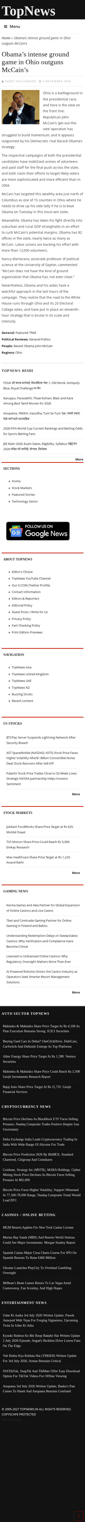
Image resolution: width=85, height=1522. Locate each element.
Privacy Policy (21, 619)
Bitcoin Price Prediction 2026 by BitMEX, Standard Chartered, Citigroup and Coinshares (38, 1156)
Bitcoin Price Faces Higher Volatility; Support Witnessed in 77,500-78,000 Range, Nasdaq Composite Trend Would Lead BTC (42, 1195)
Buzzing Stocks (22, 694)
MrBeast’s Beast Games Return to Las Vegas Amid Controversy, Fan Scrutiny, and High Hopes (37, 1285)
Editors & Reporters (25, 598)
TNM (32, 333)
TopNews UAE (21, 681)
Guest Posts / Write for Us (30, 612)
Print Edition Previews (27, 632)
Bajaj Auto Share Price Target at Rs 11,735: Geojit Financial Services (37, 1089)
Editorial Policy (22, 605)
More (79, 459)
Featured (22, 333)
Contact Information (26, 592)
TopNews (28, 10)
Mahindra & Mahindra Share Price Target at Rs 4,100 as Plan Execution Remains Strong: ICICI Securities (41, 1028)
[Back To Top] (78, 1515)
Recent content (22, 701)
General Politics (40, 339)
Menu (15, 26)
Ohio (18, 352)
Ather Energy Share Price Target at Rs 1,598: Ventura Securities (39, 1058)
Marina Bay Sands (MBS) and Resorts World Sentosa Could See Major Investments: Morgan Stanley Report (39, 1239)
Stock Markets (22, 488)
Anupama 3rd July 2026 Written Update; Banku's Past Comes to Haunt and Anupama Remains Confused (39, 1388)
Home (6, 38)
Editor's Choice (22, 572)
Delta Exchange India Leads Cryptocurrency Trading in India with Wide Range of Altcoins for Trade (40, 1141)
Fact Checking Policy (26, 625)
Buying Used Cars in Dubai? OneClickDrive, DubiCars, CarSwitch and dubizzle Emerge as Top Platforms (40, 1043)
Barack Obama (24, 346)
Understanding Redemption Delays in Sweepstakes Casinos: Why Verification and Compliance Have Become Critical (42, 940)
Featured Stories (23, 494)
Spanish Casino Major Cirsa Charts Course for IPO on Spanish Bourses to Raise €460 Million (39, 1255)
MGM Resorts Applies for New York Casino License (38, 1227)
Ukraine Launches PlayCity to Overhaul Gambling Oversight (37, 1270)
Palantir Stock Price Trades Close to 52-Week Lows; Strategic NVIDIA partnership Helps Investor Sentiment (41, 778)
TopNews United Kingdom (30, 674)
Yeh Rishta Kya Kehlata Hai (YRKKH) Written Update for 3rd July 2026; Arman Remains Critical (39, 1358)
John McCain (44, 346)
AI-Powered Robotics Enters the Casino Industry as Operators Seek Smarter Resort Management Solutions (41, 976)
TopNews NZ (21, 687)
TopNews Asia (21, 667)
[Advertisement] (42, 1467)
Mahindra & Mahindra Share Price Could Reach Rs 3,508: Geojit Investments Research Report (42, 1074)
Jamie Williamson (20, 81)
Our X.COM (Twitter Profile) (31, 585)
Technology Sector (25, 501)
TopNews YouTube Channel (31, 578)
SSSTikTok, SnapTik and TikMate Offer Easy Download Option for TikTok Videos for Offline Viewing (41, 1373)
